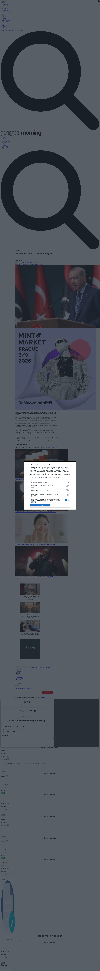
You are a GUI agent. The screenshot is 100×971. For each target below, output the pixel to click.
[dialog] (50, 485)
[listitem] (50, 482)
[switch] (67, 486)
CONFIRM (40, 505)
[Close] (73, 464)
